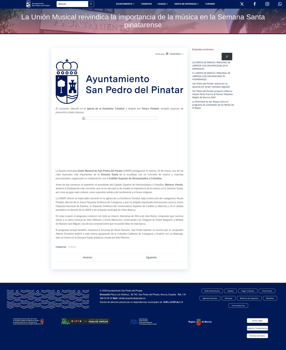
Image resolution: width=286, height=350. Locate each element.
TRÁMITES (146, 4)
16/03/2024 (174, 53)
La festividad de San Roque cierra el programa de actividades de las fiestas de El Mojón (213, 104)
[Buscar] (227, 56)
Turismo (210, 4)
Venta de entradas (185, 4)
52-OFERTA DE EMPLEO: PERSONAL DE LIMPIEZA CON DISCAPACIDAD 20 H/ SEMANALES (211, 65)
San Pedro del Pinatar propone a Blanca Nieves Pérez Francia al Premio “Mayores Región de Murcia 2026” (212, 94)
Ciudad (162, 4)
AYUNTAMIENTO (124, 4)
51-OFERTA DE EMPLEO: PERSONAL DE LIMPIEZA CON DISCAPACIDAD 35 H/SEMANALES (211, 76)
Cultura (72, 246)
